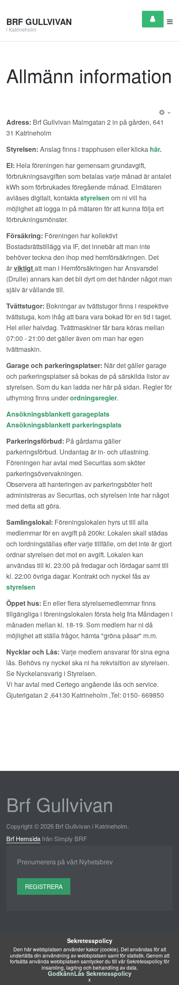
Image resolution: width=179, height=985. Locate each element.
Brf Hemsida (23, 838)
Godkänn (61, 973)
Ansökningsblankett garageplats (57, 414)
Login (153, 19)
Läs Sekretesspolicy (103, 973)
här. (156, 149)
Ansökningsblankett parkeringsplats (64, 425)
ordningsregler (93, 397)
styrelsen (94, 197)
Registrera (43, 886)
